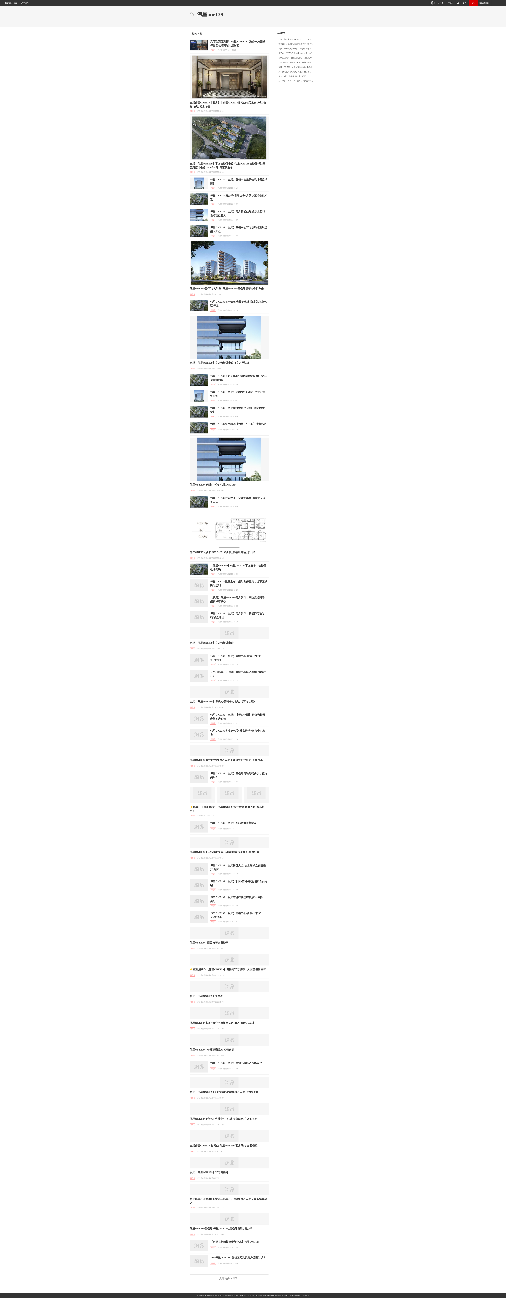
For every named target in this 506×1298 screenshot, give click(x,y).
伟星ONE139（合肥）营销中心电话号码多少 (236, 1062)
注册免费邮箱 (484, 3)
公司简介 (235, 1295)
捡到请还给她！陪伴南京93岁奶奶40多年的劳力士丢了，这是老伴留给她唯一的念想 (297, 44)
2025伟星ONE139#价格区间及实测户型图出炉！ (238, 1257)
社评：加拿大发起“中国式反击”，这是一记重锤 (297, 39)
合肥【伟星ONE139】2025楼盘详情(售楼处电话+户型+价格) (224, 1092)
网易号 (213, 50)
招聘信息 (251, 1295)
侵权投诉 (306, 1295)
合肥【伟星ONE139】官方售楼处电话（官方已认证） (221, 362)
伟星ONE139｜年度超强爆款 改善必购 (212, 1049)
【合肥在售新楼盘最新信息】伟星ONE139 (234, 1241)
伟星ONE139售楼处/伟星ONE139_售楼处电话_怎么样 (221, 1228)
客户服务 (259, 1295)
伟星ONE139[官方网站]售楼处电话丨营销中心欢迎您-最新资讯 (226, 760)
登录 (473, 3)
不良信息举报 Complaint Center (282, 1295)
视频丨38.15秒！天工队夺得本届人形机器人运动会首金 (297, 67)
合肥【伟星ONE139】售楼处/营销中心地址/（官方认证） (223, 701)
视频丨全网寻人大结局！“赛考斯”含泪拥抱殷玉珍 (297, 49)
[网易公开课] (441, 3)
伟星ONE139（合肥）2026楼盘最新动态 (233, 822)
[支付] (458, 3)
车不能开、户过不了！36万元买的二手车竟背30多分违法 (297, 81)
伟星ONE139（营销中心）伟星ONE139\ (213, 484)
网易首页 (8, 3)
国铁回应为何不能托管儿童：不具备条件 (295, 58)
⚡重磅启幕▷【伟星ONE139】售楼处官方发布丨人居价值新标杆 (228, 969)
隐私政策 (266, 1295)
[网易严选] (450, 3)
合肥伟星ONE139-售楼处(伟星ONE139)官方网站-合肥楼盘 (223, 1145)
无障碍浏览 (24, 3)
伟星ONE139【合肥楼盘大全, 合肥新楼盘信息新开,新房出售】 (226, 852)
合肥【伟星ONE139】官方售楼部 (209, 1172)
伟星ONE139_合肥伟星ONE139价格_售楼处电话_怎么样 (222, 552)
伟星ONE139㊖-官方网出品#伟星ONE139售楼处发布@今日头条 (227, 288)
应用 (15, 3)
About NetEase (225, 1295)
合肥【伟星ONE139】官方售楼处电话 (212, 642)
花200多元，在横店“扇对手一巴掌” (292, 76)
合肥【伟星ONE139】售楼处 (206, 996)
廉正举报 (298, 1295)
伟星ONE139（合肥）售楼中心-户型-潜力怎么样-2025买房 (223, 1118)
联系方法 (243, 1295)
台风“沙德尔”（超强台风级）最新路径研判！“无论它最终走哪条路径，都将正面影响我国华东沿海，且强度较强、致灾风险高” (297, 63)
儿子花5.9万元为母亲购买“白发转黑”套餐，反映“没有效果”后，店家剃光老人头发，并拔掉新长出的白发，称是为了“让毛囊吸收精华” (297, 53)
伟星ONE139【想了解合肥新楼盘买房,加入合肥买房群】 (222, 1022)
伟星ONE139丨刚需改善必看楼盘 (209, 942)
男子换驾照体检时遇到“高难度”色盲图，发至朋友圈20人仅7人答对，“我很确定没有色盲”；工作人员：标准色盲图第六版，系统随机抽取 (297, 72)
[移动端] (433, 3)
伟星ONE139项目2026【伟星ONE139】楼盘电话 (238, 423)
